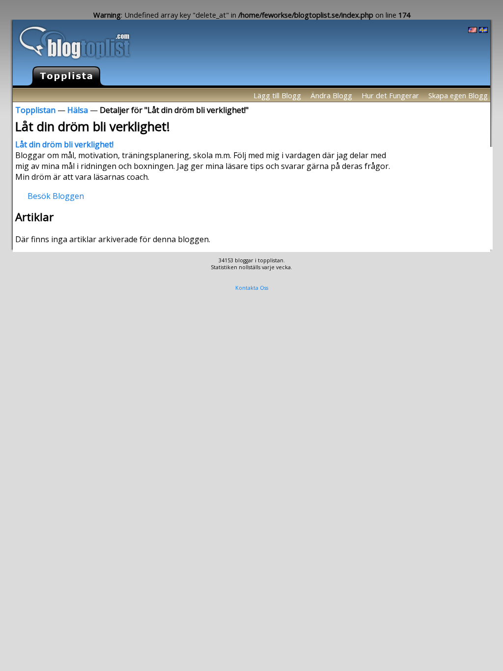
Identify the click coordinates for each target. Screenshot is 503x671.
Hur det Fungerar (390, 95)
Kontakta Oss (251, 287)
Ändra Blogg (331, 95)
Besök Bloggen (56, 195)
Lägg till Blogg (277, 95)
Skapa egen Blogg (458, 95)
